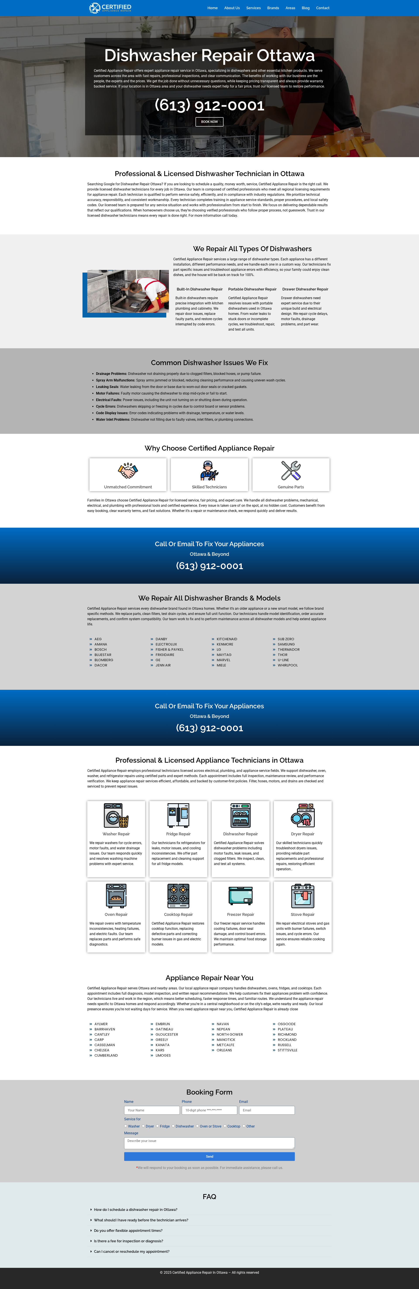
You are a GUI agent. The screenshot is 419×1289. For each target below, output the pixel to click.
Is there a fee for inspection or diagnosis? (128, 1241)
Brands (273, 8)
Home (213, 8)
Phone (187, 1102)
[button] (209, 1210)
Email (243, 1102)
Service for (132, 1119)
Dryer (150, 1126)
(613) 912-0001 (209, 104)
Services (253, 8)
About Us (232, 8)
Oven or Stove (210, 1126)
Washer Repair (116, 834)
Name (128, 1102)
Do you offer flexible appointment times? (128, 1231)
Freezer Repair (240, 914)
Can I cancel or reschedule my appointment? (132, 1252)
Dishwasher (185, 1126)
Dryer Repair (302, 834)
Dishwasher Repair (240, 834)
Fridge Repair (178, 834)
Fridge (165, 1126)
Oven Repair (116, 914)
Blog (306, 8)
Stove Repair (303, 914)
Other (250, 1126)
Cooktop (233, 1126)
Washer (134, 1126)
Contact (323, 8)
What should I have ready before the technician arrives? (141, 1220)
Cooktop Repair (178, 914)
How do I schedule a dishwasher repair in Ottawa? (135, 1210)
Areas (290, 8)
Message (131, 1133)
